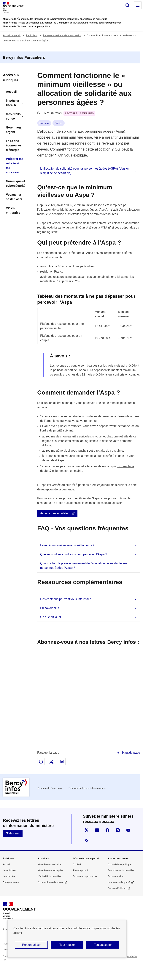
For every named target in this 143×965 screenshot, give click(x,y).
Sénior (58, 123)
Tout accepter (103, 944)
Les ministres (9, 870)
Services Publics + (117, 888)
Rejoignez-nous (11, 882)
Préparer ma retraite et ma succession (62, 35)
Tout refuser (67, 944)
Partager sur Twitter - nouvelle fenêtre (51, 761)
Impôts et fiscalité (12, 103)
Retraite (44, 123)
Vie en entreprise (13, 210)
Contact (77, 864)
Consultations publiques (120, 864)
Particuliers (31, 35)
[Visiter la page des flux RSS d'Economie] (86, 840)
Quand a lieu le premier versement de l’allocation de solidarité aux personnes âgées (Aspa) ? (83, 565)
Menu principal (138, 5)
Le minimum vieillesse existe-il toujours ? (67, 545)
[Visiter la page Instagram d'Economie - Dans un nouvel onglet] (118, 830)
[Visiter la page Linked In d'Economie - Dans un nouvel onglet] (97, 830)
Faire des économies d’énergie (14, 145)
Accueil (11, 91)
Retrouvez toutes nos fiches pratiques (87, 788)
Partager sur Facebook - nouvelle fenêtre (41, 761)
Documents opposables (85, 876)
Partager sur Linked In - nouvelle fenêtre (62, 761)
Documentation (115, 876)
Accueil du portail (11, 35)
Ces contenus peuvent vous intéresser (65, 599)
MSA (104, 227)
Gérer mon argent (13, 130)
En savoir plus (49, 608)
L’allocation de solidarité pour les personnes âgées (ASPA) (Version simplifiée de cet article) (85, 171)
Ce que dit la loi (50, 617)
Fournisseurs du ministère (121, 870)
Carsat (83, 227)
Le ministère (9, 876)
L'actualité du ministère (49, 876)
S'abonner (13, 833)
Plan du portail (80, 870)
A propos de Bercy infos (50, 788)
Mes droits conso (13, 116)
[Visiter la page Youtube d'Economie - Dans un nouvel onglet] (128, 830)
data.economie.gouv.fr (119, 882)
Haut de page (130, 752)
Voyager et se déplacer (14, 197)
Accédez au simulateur (55, 513)
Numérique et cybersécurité (15, 183)
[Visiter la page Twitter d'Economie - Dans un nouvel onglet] (86, 830)
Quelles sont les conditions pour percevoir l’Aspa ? (73, 554)
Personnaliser (31, 944)
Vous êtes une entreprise (50, 870)
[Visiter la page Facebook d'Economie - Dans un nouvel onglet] (107, 830)
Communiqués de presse (50, 882)
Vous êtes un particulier (50, 864)
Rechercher (127, 5)
